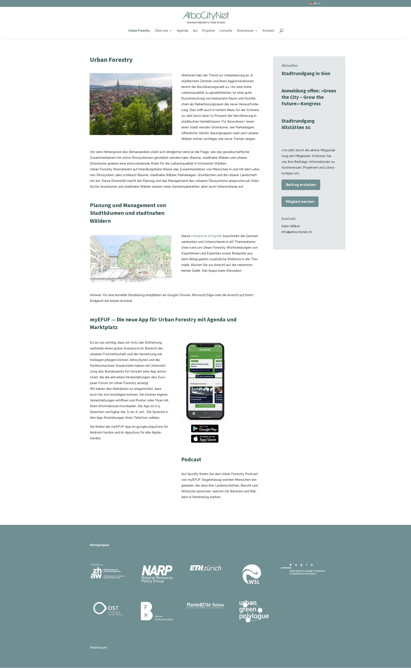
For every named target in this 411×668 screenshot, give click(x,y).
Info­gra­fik (215, 236)
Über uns (161, 30)
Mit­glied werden (300, 202)
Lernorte (226, 30)
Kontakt (268, 30)
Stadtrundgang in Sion (306, 73)
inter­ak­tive (199, 236)
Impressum (98, 647)
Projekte (208, 30)
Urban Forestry (139, 30)
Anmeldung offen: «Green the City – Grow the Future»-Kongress (308, 97)
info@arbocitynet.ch (296, 232)
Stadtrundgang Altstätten (298, 124)
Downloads (245, 30)
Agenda (182, 30)
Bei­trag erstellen (301, 185)
